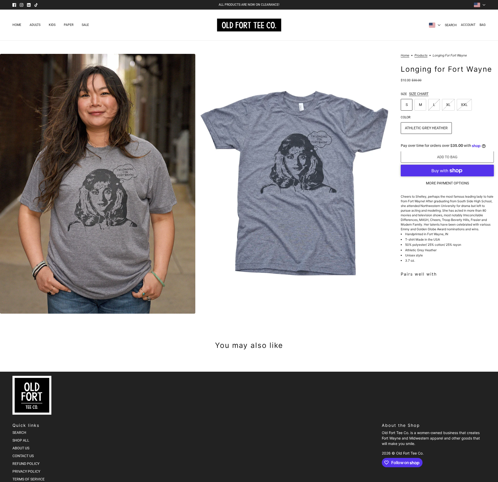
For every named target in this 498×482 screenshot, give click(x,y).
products (420, 55)
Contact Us (23, 456)
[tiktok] (36, 5)
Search (451, 25)
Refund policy (25, 464)
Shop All (20, 440)
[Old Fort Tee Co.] (249, 25)
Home (405, 55)
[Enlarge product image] (97, 184)
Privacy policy (26, 471)
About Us (20, 448)
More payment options (447, 183)
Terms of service (28, 479)
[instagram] (21, 5)
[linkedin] (29, 5)
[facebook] (14, 5)
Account (468, 25)
